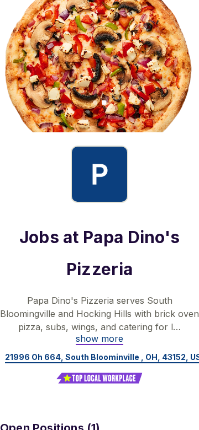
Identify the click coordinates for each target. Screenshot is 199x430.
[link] (99, 338)
